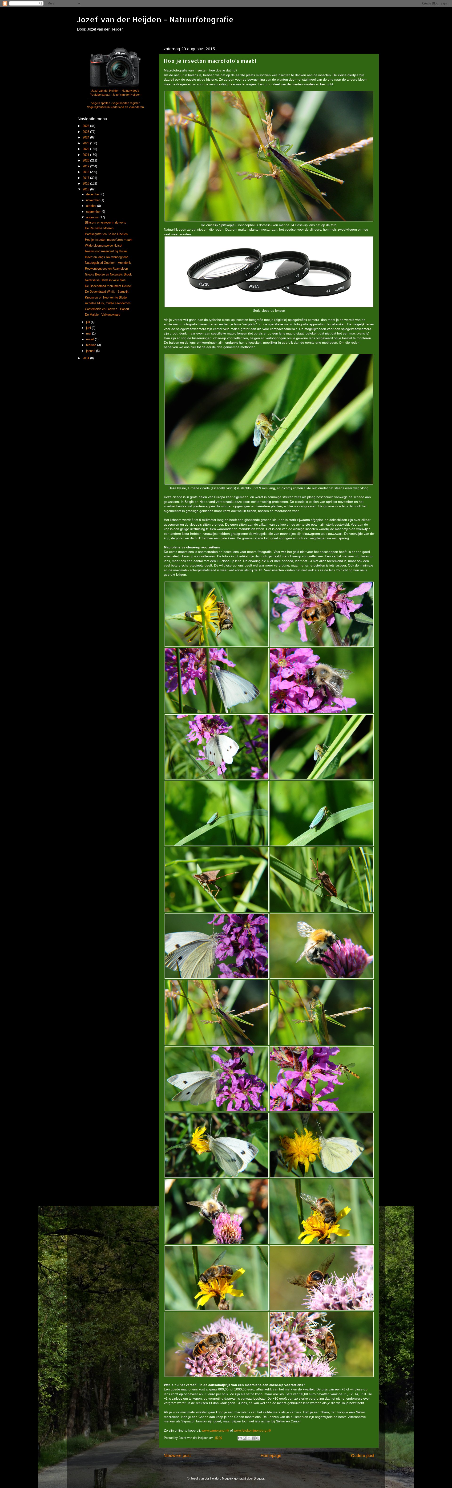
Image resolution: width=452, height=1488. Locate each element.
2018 (86, 172)
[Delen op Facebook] (253, 1438)
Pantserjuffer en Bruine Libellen (106, 234)
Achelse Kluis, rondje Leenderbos (108, 303)
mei (89, 333)
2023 (86, 143)
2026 (86, 126)
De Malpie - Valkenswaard (102, 314)
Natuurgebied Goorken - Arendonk (108, 262)
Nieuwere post (177, 1455)
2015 (86, 189)
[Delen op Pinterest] (257, 1438)
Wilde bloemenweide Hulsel (103, 245)
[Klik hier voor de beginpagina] (115, 86)
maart (90, 339)
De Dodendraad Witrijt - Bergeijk (107, 291)
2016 (86, 183)
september (93, 211)
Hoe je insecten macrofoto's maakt (108, 239)
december (93, 194)
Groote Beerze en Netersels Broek (108, 274)
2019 (86, 166)
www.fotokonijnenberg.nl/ (252, 1430)
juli (88, 322)
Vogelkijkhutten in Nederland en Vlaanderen (115, 107)
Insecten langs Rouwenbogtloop (106, 257)
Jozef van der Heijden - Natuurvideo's (115, 90)
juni (89, 328)
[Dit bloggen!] (244, 1438)
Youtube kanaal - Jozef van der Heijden (115, 94)
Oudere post (362, 1455)
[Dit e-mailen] (240, 1438)
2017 (86, 178)
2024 (86, 137)
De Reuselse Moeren (99, 228)
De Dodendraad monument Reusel (108, 286)
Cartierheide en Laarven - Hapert (107, 309)
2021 (86, 155)
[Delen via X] (248, 1438)
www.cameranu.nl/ (215, 1430)
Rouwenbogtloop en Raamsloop (106, 268)
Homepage (271, 1455)
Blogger (259, 1478)
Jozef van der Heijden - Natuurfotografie (155, 19)
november (93, 200)
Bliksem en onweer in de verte (105, 222)
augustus (93, 217)
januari (91, 351)
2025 (86, 132)
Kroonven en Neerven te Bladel (106, 297)
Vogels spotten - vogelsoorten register (115, 103)
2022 (86, 149)
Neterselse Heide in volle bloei (105, 280)
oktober (91, 206)
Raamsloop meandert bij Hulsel (106, 251)
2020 (86, 160)
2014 (86, 358)
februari (91, 345)
